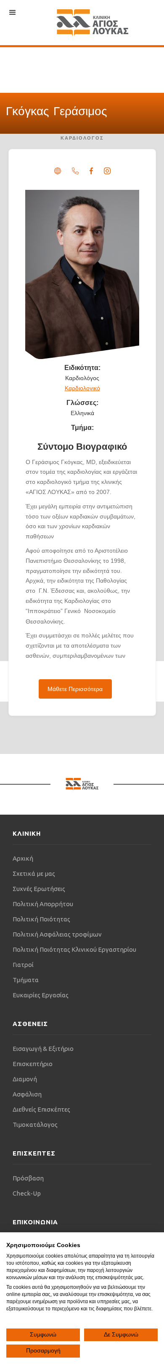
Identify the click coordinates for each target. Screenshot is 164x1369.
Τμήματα (26, 979)
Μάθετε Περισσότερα (75, 689)
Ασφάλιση (27, 1094)
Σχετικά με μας (34, 873)
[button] (12, 12)
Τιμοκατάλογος (35, 1124)
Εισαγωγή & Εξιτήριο (43, 1048)
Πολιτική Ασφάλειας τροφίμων (57, 934)
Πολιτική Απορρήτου (43, 903)
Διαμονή (25, 1079)
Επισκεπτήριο (33, 1063)
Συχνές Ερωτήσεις (39, 888)
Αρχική (23, 858)
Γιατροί (23, 964)
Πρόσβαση (28, 1178)
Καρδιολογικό (82, 388)
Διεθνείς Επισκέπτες (41, 1109)
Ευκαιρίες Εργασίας (41, 995)
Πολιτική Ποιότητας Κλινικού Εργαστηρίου (74, 949)
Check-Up (27, 1193)
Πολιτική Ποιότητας (41, 919)
